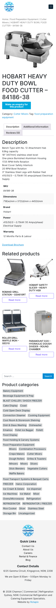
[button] (49, 34)
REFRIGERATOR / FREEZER (37, 503)
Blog (28, 559)
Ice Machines (10, 493)
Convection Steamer (14, 415)
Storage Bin (9, 513)
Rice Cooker (10, 508)
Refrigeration (34, 498)
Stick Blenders (17, 468)
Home (5, 19)
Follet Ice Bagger (24, 430)
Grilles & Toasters (36, 458)
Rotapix (34, 602)
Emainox (7, 430)
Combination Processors (32, 448)
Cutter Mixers (21, 113)
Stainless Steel (36, 508)
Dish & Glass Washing (14, 425)
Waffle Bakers (16, 473)
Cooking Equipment (39, 415)
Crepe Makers (16, 453)
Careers (28, 553)
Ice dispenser (34, 488)
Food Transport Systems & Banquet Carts (25, 479)
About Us (28, 549)
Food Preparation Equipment (24, 19)
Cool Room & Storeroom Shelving (21, 420)
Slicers (33, 463)
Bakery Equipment (13, 390)
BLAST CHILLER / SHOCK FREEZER (22, 400)
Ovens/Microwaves (13, 498)
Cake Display (10, 405)
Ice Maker (25, 493)
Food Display (10, 434)
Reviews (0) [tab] (13, 132)
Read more (14, 299)
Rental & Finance (28, 556)
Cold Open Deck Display (16, 410)
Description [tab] (12, 126)
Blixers (12, 448)
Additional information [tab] (35, 126)
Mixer (36, 493)
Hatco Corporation (26, 483)
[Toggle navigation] (51, 6)
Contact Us (28, 546)
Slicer (22, 508)
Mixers (24, 463)
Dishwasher (35, 425)
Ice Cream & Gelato (13, 488)
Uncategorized (27, 513)
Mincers (13, 463)
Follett (39, 430)
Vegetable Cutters (37, 468)
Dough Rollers (16, 458)
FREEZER (8, 483)
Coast (23, 405)
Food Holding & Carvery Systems (21, 439)
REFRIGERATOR (11, 503)
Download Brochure (13, 244)
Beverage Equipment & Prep (18, 395)
